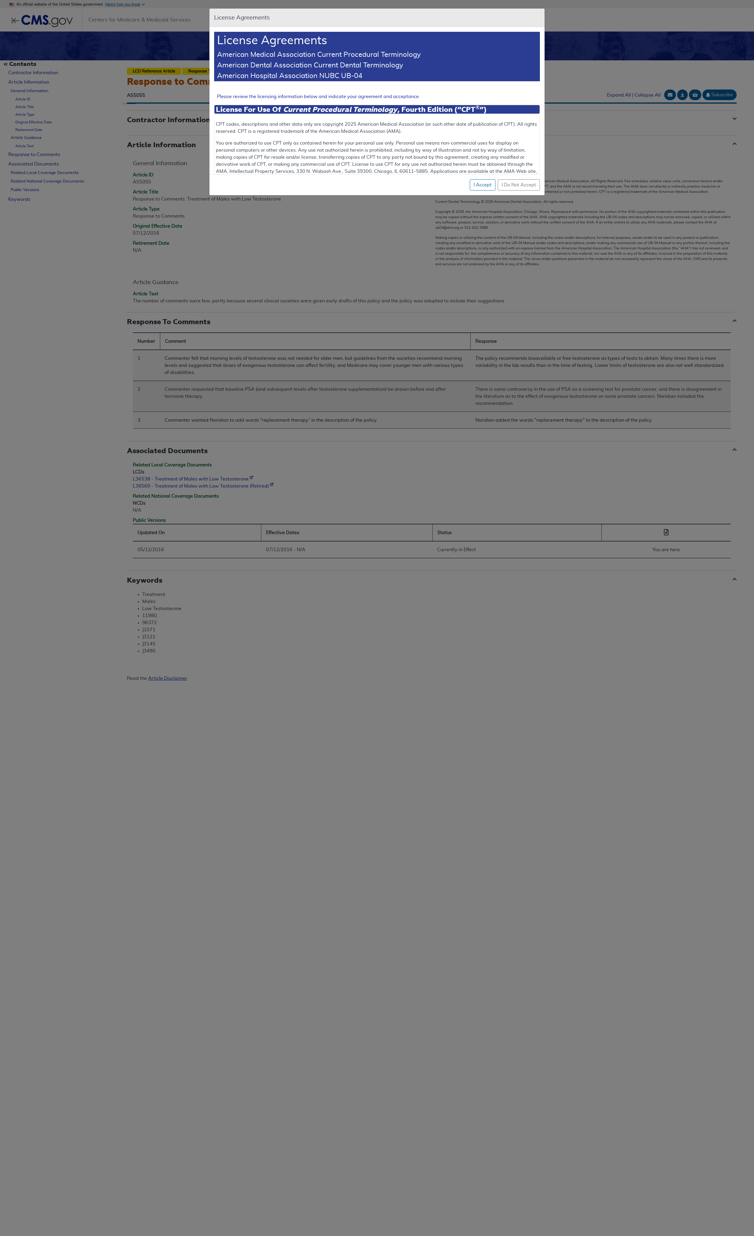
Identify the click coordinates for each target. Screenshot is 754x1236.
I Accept (483, 185)
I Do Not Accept (519, 185)
